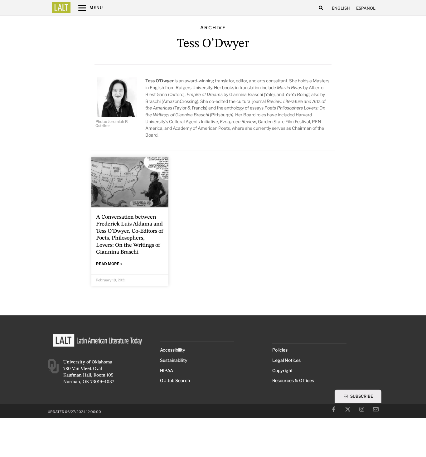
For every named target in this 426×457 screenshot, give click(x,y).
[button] (320, 7)
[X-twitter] (347, 409)
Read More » (109, 263)
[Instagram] (361, 409)
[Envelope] (375, 409)
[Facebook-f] (333, 409)
